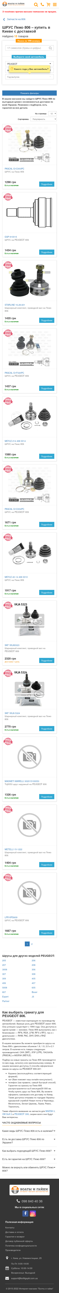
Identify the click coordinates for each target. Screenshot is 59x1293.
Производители (13, 1250)
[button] (29, 1131)
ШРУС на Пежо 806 (14, 170)
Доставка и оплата (14, 1231)
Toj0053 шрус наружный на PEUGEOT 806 (26, 783)
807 (4, 992)
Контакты (9, 1227)
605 (33, 987)
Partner (5, 1001)
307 (4, 973)
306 (33, 969)
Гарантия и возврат (15, 1236)
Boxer (34, 992)
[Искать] (50, 48)
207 (4, 964)
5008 (4, 987)
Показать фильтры (29, 93)
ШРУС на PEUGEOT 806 (17, 238)
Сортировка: (23, 119)
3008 (4, 969)
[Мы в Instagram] (33, 1214)
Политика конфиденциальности (21, 1245)
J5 (33, 996)
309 (4, 978)
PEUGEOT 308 (21, 1114)
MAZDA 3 (50, 1111)
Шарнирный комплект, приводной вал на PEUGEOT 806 (25, 648)
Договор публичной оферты (19, 1240)
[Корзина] (48, 4)
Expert (5, 996)
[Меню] (55, 4)
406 (4, 982)
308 (33, 973)
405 (33, 978)
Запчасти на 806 (16, 19)
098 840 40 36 (32, 1201)
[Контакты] (42, 4)
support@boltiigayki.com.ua (24, 1278)
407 (33, 982)
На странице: (41, 113)
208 (33, 964)
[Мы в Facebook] (25, 1214)
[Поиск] (36, 4)
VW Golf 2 (7, 1114)
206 (33, 960)
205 (4, 960)
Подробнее (46, 184)
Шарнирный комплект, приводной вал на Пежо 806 (28, 307)
